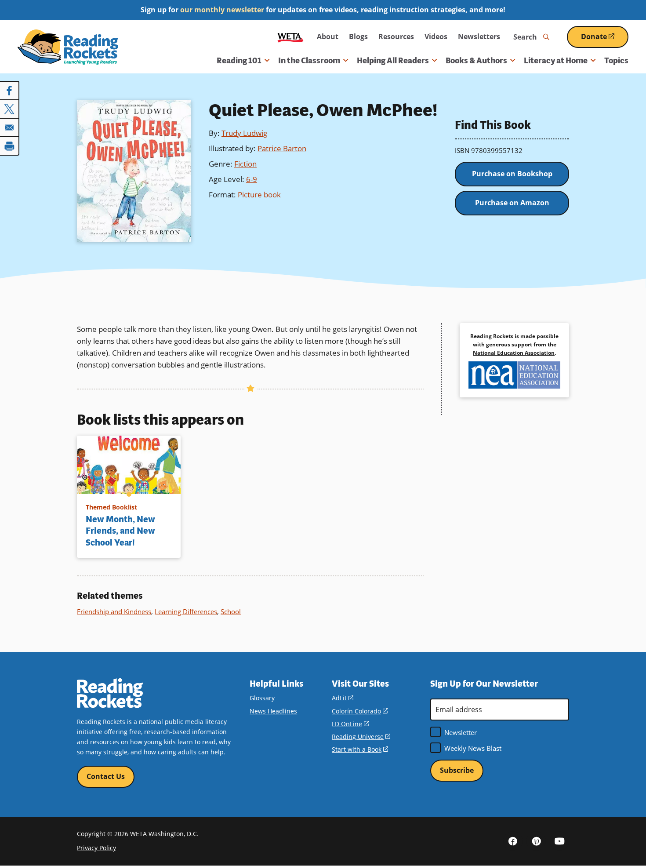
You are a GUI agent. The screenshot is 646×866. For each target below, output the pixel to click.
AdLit (342, 698)
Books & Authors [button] (476, 60)
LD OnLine (350, 724)
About (327, 36)
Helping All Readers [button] (393, 60)
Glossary (262, 698)
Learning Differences (186, 611)
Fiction (245, 164)
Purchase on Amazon (512, 202)
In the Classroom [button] (309, 60)
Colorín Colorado (360, 711)
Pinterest (536, 841)
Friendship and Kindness (114, 611)
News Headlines (273, 711)
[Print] (9, 146)
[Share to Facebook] (9, 90)
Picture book (259, 194)
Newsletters (479, 36)
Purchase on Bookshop (512, 173)
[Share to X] (9, 109)
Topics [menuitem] (616, 60)
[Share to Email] (9, 127)
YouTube (559, 841)
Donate (604, 40)
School (231, 611)
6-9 (251, 179)
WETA (290, 36)
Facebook (513, 841)
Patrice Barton (282, 148)
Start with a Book (360, 749)
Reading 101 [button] (239, 60)
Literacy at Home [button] (556, 60)
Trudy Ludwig (244, 133)
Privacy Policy (96, 848)
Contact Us (106, 776)
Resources (396, 36)
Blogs (358, 36)
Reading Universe (361, 736)
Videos (436, 36)
